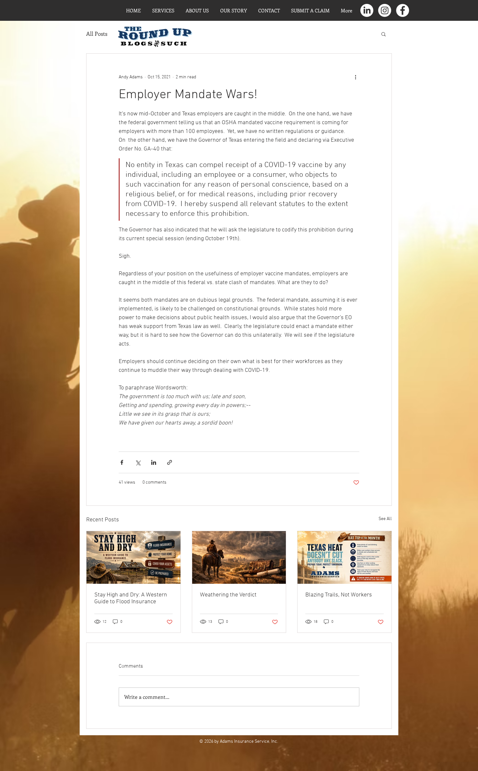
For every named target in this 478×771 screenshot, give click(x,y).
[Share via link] (169, 462)
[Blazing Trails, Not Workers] (345, 557)
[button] (383, 33)
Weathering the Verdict (228, 595)
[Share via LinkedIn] (154, 462)
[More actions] (355, 77)
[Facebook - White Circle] (402, 10)
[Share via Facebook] (122, 462)
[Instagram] (384, 10)
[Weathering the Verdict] (239, 557)
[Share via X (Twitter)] (138, 462)
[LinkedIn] (366, 10)
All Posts (96, 33)
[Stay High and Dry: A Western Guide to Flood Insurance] (133, 557)
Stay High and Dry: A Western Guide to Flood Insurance (130, 598)
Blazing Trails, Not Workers (338, 595)
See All (385, 519)
